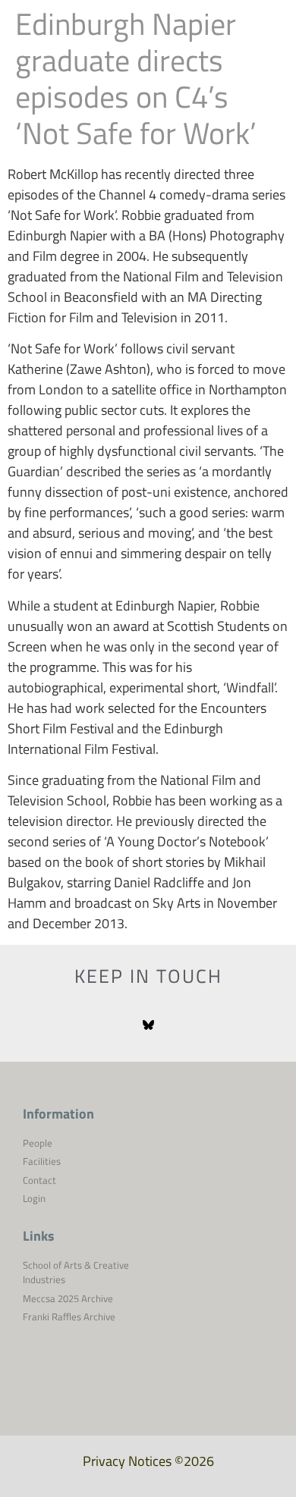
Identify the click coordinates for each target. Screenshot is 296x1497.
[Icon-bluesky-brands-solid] (148, 1025)
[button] (265, 45)
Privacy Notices (127, 1461)
